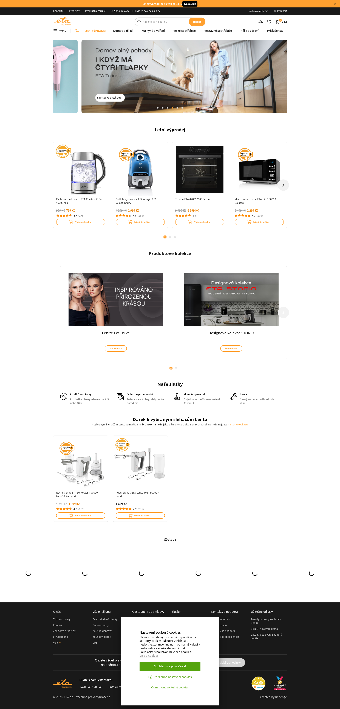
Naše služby (170, 384)
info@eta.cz (117, 687)
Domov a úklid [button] (123, 31)
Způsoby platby (102, 636)
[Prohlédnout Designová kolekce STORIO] (231, 299)
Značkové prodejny (64, 631)
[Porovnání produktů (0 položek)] (261, 22)
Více (55, 642)
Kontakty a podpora (224, 612)
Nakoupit (190, 3)
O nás (57, 612)
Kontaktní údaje (220, 619)
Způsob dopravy (102, 631)
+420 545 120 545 (91, 687)
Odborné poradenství (140, 394)
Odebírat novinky (229, 662)
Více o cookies (149, 656)
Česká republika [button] (256, 10)
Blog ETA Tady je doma (264, 628)
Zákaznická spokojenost (225, 636)
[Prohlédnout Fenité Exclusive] (116, 299)
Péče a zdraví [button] (249, 31)
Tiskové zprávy (61, 619)
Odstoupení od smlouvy (148, 612)
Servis (243, 394)
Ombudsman (219, 625)
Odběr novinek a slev (147, 11)
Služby (176, 612)
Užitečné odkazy (262, 612)
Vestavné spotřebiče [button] (218, 31)
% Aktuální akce (120, 11)
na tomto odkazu (238, 424)
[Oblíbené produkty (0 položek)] (269, 22)
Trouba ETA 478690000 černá (192, 199)
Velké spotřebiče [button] (184, 31)
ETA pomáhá (60, 636)
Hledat (197, 21)
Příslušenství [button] (275, 31)
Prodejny (74, 11)
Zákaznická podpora (223, 631)
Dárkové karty (101, 625)
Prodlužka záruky (95, 11)
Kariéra (57, 625)
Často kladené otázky (105, 619)
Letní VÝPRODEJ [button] (95, 31)
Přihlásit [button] (282, 11)
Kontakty (58, 11)
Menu (62, 30)
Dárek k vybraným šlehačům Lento (170, 419)
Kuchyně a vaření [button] (153, 31)
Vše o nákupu (102, 612)
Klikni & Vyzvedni (194, 394)
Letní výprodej (170, 129)
